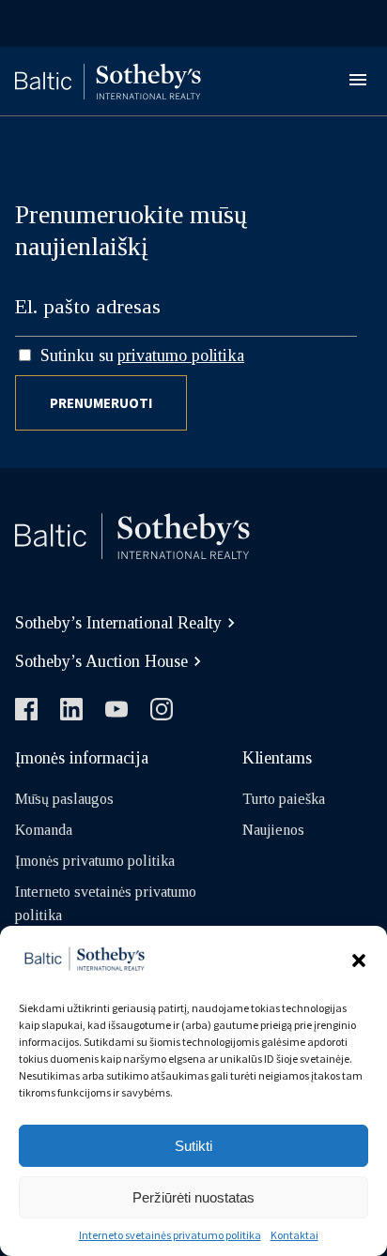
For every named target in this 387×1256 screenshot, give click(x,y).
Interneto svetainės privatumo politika (170, 1235)
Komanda (43, 830)
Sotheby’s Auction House (101, 661)
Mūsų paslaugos (64, 799)
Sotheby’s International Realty (118, 622)
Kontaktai (294, 1235)
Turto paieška (283, 799)
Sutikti (193, 1146)
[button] (358, 960)
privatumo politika (180, 355)
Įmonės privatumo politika (95, 861)
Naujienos (273, 830)
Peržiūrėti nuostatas (193, 1197)
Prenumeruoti (101, 403)
